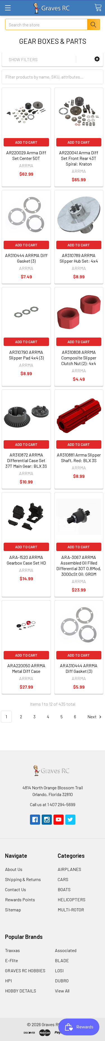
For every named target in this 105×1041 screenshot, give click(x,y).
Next (92, 716)
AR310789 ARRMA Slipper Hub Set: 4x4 (79, 258)
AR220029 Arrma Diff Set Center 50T (26, 155)
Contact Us (15, 889)
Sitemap (13, 909)
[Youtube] (58, 820)
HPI (8, 980)
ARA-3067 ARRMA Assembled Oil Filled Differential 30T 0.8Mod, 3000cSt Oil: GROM (78, 565)
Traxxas (12, 950)
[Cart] (98, 7)
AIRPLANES (69, 869)
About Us (13, 869)
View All (62, 990)
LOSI (59, 970)
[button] (97, 59)
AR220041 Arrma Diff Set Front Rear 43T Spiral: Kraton (78, 158)
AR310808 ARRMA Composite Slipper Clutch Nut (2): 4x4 (78, 357)
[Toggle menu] (7, 7)
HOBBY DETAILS (20, 990)
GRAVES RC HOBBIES (25, 970)
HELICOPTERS (71, 899)
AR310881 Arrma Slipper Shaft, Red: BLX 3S (79, 457)
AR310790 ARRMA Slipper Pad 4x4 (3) (26, 354)
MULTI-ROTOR (71, 909)
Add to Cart (26, 142)
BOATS (64, 889)
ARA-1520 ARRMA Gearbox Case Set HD (26, 559)
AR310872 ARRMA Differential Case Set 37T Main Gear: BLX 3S (26, 460)
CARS (63, 879)
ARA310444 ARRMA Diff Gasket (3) (78, 668)
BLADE (62, 960)
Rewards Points (20, 899)
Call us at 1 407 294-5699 (52, 804)
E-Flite (11, 960)
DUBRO (62, 980)
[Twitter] (70, 820)
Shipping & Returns (23, 879)
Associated (65, 950)
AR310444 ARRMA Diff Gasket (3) (26, 258)
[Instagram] (47, 820)
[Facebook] (35, 820)
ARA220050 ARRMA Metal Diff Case (26, 668)
